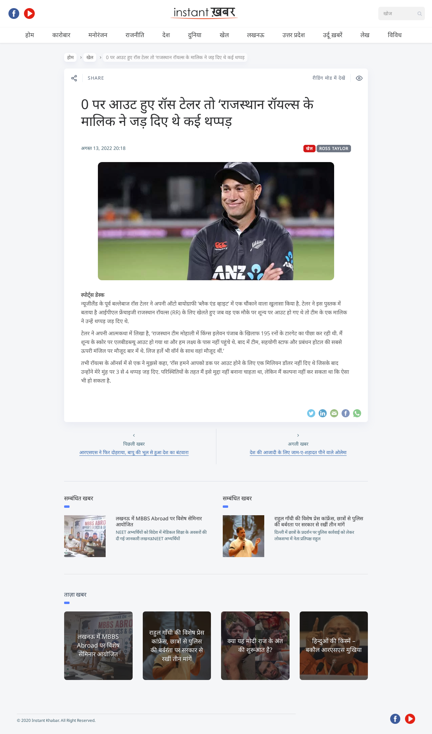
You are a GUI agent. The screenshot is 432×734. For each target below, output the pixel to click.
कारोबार (61, 35)
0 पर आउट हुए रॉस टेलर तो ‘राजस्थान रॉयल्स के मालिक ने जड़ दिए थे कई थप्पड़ (197, 112)
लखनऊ (255, 35)
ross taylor (333, 148)
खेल (224, 35)
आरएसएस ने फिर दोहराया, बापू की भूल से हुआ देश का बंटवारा (134, 452)
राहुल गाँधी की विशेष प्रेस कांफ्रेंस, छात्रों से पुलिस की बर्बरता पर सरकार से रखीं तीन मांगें (318, 521)
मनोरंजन (97, 35)
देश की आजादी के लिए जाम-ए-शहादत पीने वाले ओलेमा (298, 452)
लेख (365, 35)
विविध (395, 35)
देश (166, 35)
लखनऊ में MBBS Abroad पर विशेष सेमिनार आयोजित (159, 521)
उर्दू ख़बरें (332, 35)
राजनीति (135, 35)
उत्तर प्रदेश (293, 35)
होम (29, 35)
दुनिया (194, 35)
